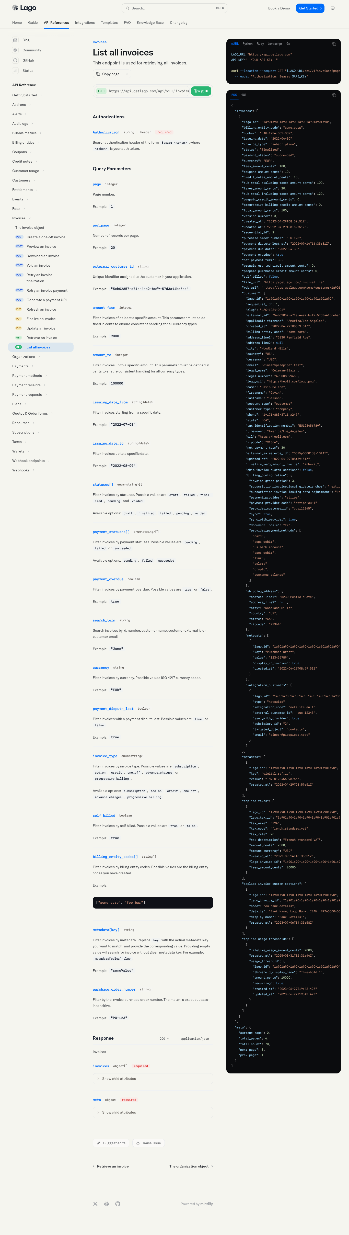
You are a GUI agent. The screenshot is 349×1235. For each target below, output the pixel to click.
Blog (26, 40)
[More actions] (127, 74)
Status (27, 70)
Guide (33, 22)
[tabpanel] (283, 65)
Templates (109, 22)
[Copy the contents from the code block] (334, 44)
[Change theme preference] (333, 8)
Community (31, 50)
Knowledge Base (150, 22)
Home (17, 22)
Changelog (179, 22)
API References (56, 22)
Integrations (85, 22)
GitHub (28, 60)
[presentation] (283, 65)
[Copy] (184, 91)
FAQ (127, 22)
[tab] (235, 44)
